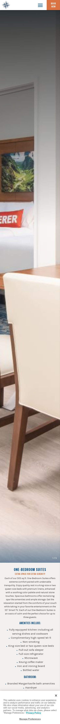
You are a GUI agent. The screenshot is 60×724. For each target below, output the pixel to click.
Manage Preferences (29, 719)
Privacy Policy (33, 713)
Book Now (53, 5)
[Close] (56, 695)
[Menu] (40, 5)
